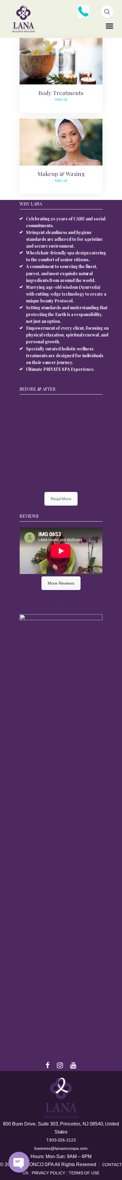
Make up (61, 99)
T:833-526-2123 (61, 1140)
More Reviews (61, 583)
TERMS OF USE (84, 1173)
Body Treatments (61, 92)
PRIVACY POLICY (49, 1173)
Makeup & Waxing (61, 173)
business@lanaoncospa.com (61, 1148)
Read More (61, 498)
